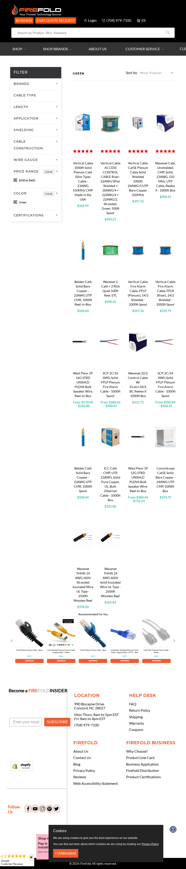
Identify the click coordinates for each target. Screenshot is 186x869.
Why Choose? (137, 751)
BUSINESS (24, 20)
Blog (76, 764)
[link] (29, 641)
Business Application (142, 764)
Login (92, 20)
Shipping (136, 717)
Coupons (136, 730)
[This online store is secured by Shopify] (21, 766)
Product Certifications (143, 777)
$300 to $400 (27, 180)
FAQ (132, 704)
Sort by (131, 72)
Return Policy (139, 710)
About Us (97, 49)
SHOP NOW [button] (29, 661)
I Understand (65, 853)
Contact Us (82, 758)
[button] (83, 151)
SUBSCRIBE (57, 722)
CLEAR (48, 171)
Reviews (79, 777)
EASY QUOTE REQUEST (56, 20)
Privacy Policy (84, 770)
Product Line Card (140, 758)
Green (23, 202)
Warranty (136, 723)
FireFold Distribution (142, 770)
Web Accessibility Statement (95, 783)
